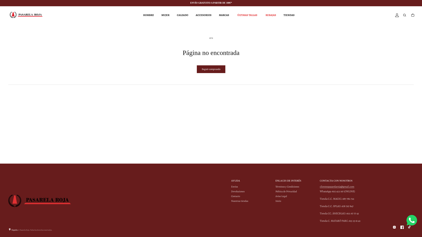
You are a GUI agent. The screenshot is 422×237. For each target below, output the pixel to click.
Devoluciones (238, 191)
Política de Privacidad (286, 191)
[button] (148, 15)
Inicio (278, 201)
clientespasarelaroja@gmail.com (337, 186)
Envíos (234, 186)
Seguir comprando (211, 69)
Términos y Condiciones (287, 186)
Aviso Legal (281, 196)
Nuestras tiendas (239, 201)
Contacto (235, 196)
